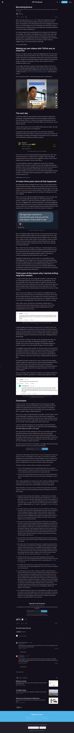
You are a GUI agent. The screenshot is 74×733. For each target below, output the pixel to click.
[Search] (57, 2)
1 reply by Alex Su (23, 652)
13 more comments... (20, 672)
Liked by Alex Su (22, 643)
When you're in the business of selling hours (28, 698)
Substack (31, 730)
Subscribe (64, 2)
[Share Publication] (60, 2)
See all (18, 707)
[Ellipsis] (57, 642)
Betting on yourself (21, 681)
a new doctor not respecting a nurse (37, 71)
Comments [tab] (19, 631)
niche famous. (26, 177)
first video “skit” (28, 501)
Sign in (70, 2)
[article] (37, 684)
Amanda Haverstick (22, 642)
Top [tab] (17, 677)
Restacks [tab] (23, 631)
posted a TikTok (33, 20)
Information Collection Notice (37, 615)
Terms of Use (42, 613)
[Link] (14, 49)
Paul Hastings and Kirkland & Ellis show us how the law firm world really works (30, 700)
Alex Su (20, 13)
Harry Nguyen (21, 655)
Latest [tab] (20, 677)
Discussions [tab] (25, 677)
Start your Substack (34, 727)
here (51, 497)
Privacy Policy (45, 615)
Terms (38, 724)
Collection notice (43, 724)
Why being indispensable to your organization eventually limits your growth (31, 691)
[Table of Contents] (1, 366)
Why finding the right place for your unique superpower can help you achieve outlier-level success (31, 683)
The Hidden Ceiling (21, 690)
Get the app (42, 727)
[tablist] (21, 632)
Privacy (35, 724)
